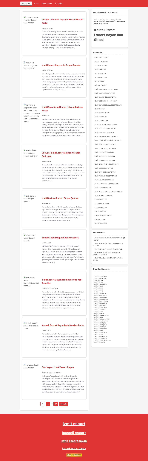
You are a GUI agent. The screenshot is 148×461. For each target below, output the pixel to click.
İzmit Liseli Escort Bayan (104, 152)
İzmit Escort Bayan (102, 113)
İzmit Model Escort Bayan (105, 156)
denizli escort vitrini (100, 338)
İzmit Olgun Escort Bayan (105, 160)
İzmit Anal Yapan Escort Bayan (51, 372)
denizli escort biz (99, 342)
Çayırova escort (101, 65)
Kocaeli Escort (46, 243)
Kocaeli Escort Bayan (103, 215)
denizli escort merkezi (101, 321)
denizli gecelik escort (101, 301)
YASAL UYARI (47, 3)
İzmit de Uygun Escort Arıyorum (107, 258)
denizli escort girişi (100, 323)
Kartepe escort (101, 207)
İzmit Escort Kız (101, 117)
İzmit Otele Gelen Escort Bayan (107, 164)
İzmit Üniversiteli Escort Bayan (107, 184)
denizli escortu (98, 292)
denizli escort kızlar (100, 297)
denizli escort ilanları (100, 294)
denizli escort (98, 282)
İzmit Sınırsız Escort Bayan (105, 172)
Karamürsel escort (102, 203)
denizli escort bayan (100, 276)
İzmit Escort (45, 116)
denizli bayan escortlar (101, 315)
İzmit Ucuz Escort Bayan (104, 180)
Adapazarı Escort (47, 28)
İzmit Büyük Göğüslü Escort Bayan (108, 105)
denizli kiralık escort (100, 305)
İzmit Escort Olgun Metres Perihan (108, 238)
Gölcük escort (101, 85)
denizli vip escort (99, 313)
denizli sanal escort (100, 296)
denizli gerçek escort (101, 336)
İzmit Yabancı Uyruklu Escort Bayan (109, 192)
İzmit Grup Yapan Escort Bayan (107, 136)
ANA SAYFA (26, 3)
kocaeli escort (74, 433)
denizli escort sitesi (100, 309)
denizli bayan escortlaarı (102, 319)
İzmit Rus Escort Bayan (104, 168)
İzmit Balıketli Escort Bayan (106, 97)
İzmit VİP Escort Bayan (103, 188)
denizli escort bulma (100, 329)
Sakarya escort (101, 223)
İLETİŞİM (58, 3)
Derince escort (46, 203)
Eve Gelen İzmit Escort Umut (106, 249)
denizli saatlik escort (100, 303)
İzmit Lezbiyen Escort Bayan (105, 148)
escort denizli (98, 280)
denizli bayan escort (100, 278)
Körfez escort (100, 219)
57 (56, 404)
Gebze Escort (100, 81)
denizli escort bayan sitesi (102, 340)
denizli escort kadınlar (101, 299)
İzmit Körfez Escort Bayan (105, 144)
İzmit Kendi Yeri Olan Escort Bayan (108, 140)
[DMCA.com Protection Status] (74, 456)
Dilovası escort (46, 161)
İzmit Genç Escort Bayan (104, 132)
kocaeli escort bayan (74, 448)
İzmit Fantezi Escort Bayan (105, 129)
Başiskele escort (101, 62)
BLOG (36, 3)
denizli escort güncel (100, 325)
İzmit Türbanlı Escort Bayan (106, 176)
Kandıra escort (101, 199)
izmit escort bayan (74, 441)
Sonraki (63, 404)
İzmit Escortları (101, 121)
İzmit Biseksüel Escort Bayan (106, 101)
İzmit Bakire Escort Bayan (50, 288)
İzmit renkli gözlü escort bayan (107, 243)
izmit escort (74, 423)
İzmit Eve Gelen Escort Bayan (106, 125)
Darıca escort (100, 69)
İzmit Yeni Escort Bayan (104, 196)
